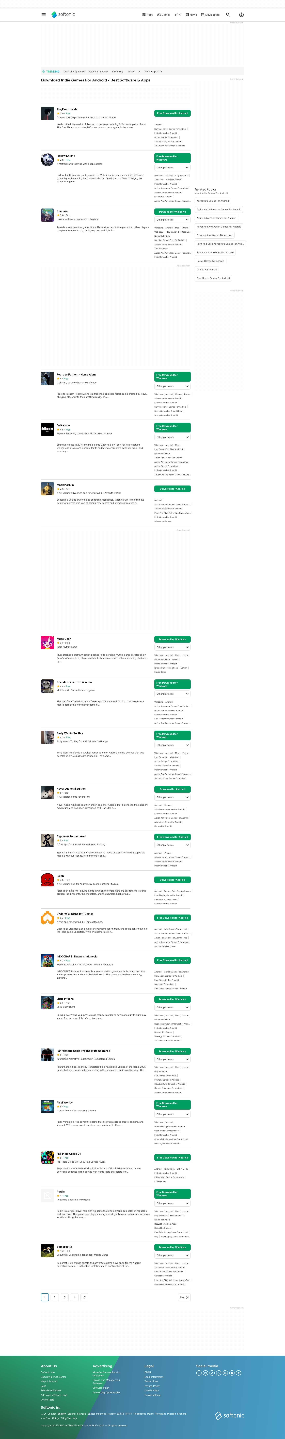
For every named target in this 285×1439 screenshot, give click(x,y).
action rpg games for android (168, 457)
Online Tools (47, 1399)
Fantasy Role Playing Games (177, 891)
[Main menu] (43, 14)
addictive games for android (167, 1040)
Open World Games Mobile (166, 1130)
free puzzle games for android (168, 1271)
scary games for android (166, 415)
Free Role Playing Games (165, 899)
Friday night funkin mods (176, 1169)
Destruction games (163, 1032)
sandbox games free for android (169, 240)
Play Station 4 (181, 175)
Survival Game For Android (166, 765)
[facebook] (199, 1373)
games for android (163, 196)
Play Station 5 (160, 449)
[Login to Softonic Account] (241, 14)
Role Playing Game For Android (168, 895)
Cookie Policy (151, 1390)
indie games (160, 1181)
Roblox (187, 394)
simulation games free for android (170, 988)
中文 (75, 1418)
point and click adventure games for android (172, 513)
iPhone (185, 227)
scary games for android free (168, 411)
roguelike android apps (165, 1224)
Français (81, 1413)
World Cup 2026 (153, 71)
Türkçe (55, 1418)
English (62, 1413)
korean (183, 668)
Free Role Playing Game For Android (171, 1232)
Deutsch (52, 1413)
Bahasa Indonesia (97, 1413)
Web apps (158, 232)
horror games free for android (168, 710)
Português (160, 1413)
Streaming (117, 71)
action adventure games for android (171, 188)
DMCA (147, 1372)
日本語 (120, 1413)
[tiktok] (212, 1373)
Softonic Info (48, 1372)
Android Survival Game (164, 946)
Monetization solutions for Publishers (106, 1374)
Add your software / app (54, 1395)
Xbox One (158, 179)
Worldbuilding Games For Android (169, 1126)
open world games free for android (171, 1139)
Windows (158, 175)
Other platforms (165, 167)
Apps (150, 14)
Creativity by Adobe (74, 71)
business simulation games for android (172, 1024)
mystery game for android (166, 1080)
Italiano (112, 1413)
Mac (177, 227)
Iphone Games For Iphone (166, 668)
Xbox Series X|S (177, 1215)
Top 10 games (161, 248)
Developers (212, 14)
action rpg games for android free (170, 937)
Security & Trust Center (53, 1376)
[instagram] (205, 1373)
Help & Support (49, 1381)
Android (157, 124)
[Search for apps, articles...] (228, 14)
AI (180, 14)
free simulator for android (166, 980)
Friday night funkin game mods (169, 1177)
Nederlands (139, 1413)
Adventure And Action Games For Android (172, 474)
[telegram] (238, 1373)
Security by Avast (98, 71)
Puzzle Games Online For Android (169, 1284)
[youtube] (232, 1373)
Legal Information (153, 1376)
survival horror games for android (170, 129)
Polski (150, 1413)
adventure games (162, 521)
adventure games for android (168, 141)
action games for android (166, 466)
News (193, 14)
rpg (156, 1236)
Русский (171, 1413)
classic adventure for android (168, 1088)
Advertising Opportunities (106, 1392)
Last (182, 1297)
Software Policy (101, 1387)
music (175, 659)
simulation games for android (168, 976)
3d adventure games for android (169, 145)
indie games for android (165, 133)
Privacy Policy (152, 1385)
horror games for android (166, 137)
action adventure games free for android (172, 706)
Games (166, 14)
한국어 (128, 1413)
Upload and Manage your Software (106, 1382)
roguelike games (162, 1228)
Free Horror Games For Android (168, 718)
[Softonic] (63, 14)
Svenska (181, 1413)
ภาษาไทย (45, 1418)
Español (71, 1413)
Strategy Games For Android (167, 1036)
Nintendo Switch (173, 179)
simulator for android (164, 984)
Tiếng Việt (66, 1418)
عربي (43, 1413)
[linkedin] (225, 1373)
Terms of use (151, 1381)
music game (160, 672)
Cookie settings (152, 1395)
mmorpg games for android (167, 1143)
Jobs (43, 1385)
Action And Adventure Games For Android (172, 201)
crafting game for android (176, 972)
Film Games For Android (165, 1075)
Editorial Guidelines (51, 1390)
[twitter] (218, 1373)
